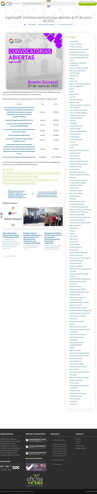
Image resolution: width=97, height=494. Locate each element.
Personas (72, 324)
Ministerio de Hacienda (76, 266)
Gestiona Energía (75, 196)
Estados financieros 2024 (59, 455)
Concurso (72, 142)
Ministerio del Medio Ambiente (78, 308)
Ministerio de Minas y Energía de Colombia (78, 283)
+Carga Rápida (7, 239)
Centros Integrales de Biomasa (13, 173)
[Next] (61, 203)
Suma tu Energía (74, 383)
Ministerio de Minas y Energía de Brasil (80, 279)
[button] (86, 1)
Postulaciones (74, 340)
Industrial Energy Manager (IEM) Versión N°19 (19, 120)
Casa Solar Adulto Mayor (77, 100)
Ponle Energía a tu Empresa (77, 334)
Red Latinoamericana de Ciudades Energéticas (76, 344)
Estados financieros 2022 (59, 451)
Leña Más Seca (74, 228)
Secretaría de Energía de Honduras (80, 356)
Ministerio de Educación (76, 261)
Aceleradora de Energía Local (78, 52)
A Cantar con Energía (76, 47)
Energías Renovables (7, 176)
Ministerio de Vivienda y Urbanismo (79, 302)
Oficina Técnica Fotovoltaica (78, 316)
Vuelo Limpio (26, 249)
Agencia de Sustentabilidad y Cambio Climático (78, 72)
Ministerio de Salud (75, 295)
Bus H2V (72, 91)
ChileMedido (73, 123)
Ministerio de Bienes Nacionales (78, 252)
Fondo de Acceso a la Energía (78, 180)
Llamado (72, 233)
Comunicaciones (74, 137)
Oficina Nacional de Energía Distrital (80, 313)
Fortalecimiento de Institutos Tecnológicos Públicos (78, 184)
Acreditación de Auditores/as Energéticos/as (78, 64)
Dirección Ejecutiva (75, 153)
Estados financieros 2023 (59, 453)
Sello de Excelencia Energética (29, 183)
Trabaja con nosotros (76, 396)
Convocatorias (5, 241)
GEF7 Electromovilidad (76, 193)
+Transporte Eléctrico (76, 44)
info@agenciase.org (81, 448)
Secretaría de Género (76, 358)
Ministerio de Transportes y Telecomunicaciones (77, 299)
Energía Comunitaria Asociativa (78, 164)
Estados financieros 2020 (59, 446)
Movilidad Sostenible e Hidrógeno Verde (12, 183)
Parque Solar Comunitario (53, 249)
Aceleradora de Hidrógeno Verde (79, 57)
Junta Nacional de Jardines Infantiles (80, 223)
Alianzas (72, 78)
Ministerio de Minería (75, 286)
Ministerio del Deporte (76, 305)
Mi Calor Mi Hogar (75, 244)
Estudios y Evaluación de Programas (23, 176)
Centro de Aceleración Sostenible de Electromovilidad (80, 106)
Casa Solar (73, 97)
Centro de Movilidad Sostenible (78, 110)
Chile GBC (72, 120)
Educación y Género (6, 243)
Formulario (78, 439)
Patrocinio (78, 441)
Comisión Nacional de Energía (78, 131)
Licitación (72, 231)
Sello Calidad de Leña (76, 361)
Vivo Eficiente (73, 401)
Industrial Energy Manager (43, 180)
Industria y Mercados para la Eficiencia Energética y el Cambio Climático (19, 180)
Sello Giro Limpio (74, 369)
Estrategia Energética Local (77, 172)
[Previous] (59, 203)
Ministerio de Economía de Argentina (80, 258)
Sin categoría (73, 375)
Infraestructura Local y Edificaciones (80, 217)
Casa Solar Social (74, 102)
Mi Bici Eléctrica (74, 242)
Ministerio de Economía (76, 255)
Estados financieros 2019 (59, 444)
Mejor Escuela (12, 244)
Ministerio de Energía (29, 245)
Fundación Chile (74, 188)
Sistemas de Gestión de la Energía (79, 377)
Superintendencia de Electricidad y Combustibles (79, 387)
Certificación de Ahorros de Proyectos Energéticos (33, 173)
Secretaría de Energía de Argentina (80, 353)
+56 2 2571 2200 (80, 446)
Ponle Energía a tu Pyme (77, 337)
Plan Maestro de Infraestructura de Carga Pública (80, 331)
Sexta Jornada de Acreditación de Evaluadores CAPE (19, 157)
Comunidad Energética (76, 139)
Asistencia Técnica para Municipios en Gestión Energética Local (80, 85)
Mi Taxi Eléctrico (54, 180)
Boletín (13, 239)
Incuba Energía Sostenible (77, 204)
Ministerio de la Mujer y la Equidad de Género (79, 275)
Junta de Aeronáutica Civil (77, 220)
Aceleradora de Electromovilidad (79, 49)
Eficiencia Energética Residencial (53, 173)
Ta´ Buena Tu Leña (75, 390)
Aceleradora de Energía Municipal (79, 55)
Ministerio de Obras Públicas (78, 289)
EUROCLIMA (35, 176)
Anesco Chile (73, 81)
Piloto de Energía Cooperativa (78, 327)
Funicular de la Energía (76, 190)
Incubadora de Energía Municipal (79, 207)
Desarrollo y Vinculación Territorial (53, 245)
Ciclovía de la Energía (76, 126)
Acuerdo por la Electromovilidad (79, 68)
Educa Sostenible (13, 241)
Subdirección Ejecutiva (76, 380)
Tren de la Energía (75, 399)
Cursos (72, 148)
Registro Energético (75, 350)
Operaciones (73, 319)
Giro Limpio (73, 199)
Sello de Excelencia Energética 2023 (19, 135)
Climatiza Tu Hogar (75, 129)
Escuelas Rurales (74, 169)
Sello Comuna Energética (77, 364)
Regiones (72, 347)
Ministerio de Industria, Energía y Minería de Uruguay (81, 270)
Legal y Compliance (75, 225)
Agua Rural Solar (74, 76)
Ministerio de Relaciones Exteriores (79, 292)
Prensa (77, 443)
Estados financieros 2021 (59, 449)
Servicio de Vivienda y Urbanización (79, 372)
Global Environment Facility (77, 201)
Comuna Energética (75, 134)
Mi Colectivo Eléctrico (76, 247)
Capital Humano (74, 94)
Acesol (72, 60)
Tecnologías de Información (78, 393)
